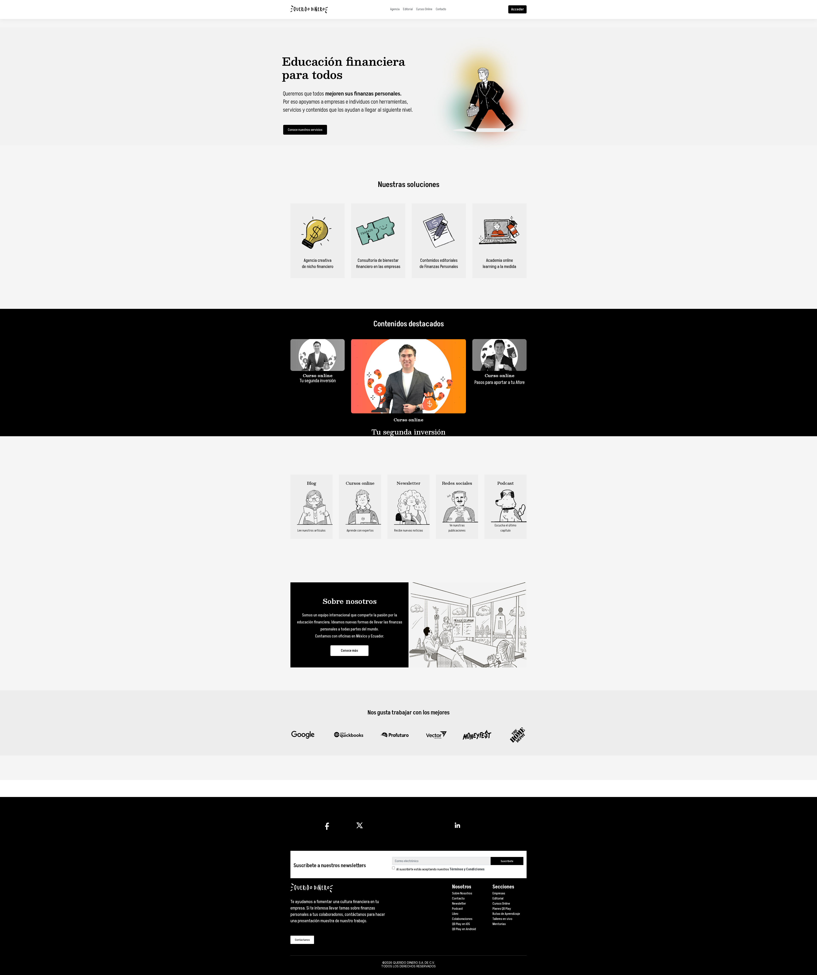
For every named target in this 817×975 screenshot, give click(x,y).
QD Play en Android (464, 929)
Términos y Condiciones (467, 869)
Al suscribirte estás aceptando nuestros (440, 869)
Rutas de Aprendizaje (506, 913)
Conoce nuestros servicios (305, 129)
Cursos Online (424, 9)
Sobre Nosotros (462, 893)
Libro (455, 913)
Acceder (517, 9)
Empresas (499, 893)
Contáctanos (302, 940)
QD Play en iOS (461, 924)
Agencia (395, 9)
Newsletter (459, 903)
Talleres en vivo (502, 919)
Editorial (408, 9)
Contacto (441, 9)
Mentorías (499, 924)
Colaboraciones (462, 919)
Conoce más (349, 650)
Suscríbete (507, 861)
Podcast (457, 908)
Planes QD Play (502, 908)
